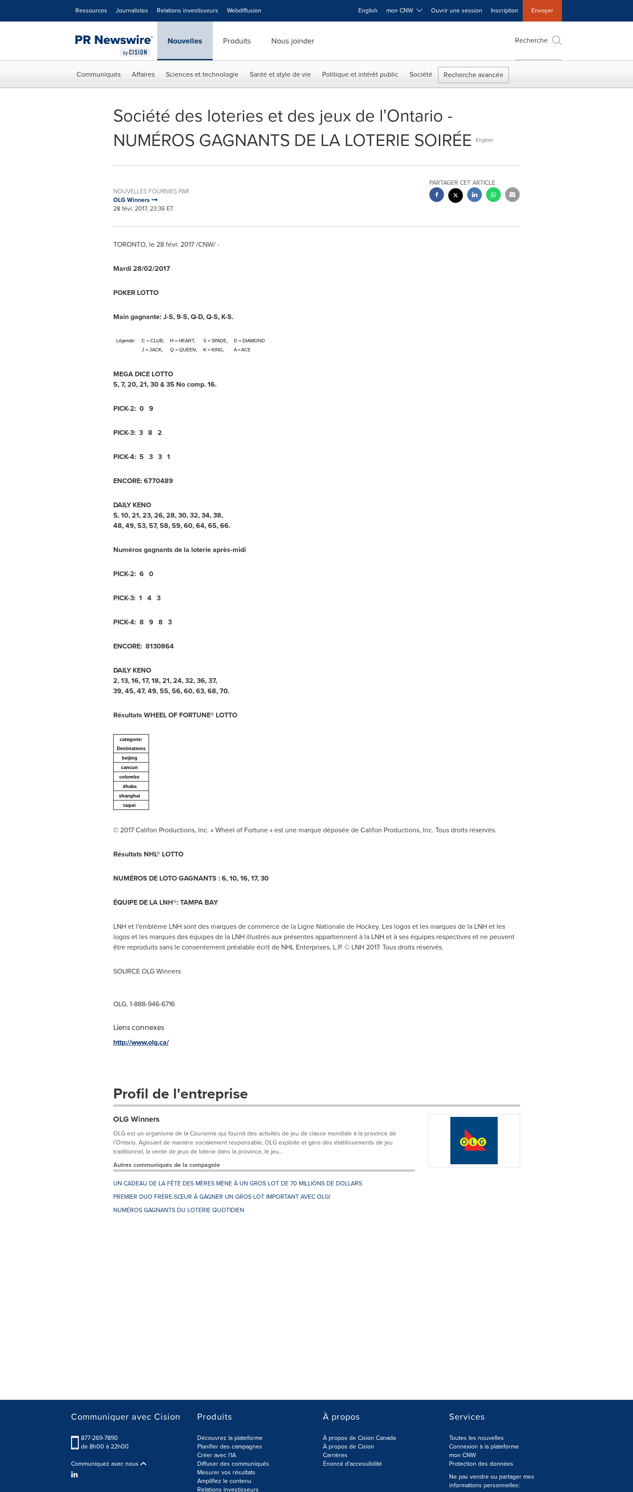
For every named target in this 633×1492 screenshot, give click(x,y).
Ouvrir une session (456, 10)
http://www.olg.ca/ (141, 1042)
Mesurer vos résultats (226, 1472)
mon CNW (462, 1455)
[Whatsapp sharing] (493, 195)
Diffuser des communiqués (233, 1463)
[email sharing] (512, 195)
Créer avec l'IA (216, 1455)
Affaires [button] (143, 74)
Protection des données (481, 1463)
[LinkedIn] (75, 1474)
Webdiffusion (244, 10)
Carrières (335, 1455)
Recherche (531, 40)
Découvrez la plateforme (230, 1437)
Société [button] (421, 74)
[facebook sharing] (436, 195)
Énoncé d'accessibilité (352, 1463)
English (368, 10)
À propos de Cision (348, 1446)
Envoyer (542, 10)
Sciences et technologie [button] (202, 74)
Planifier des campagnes (229, 1446)
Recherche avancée (473, 75)
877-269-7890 (99, 1437)
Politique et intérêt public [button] (360, 74)
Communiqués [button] (99, 74)
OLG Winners (136, 1119)
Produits (237, 41)
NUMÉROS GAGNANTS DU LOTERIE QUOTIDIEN (178, 1210)
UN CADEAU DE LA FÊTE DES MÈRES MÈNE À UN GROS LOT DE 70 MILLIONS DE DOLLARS (237, 1183)
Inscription (504, 10)
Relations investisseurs (187, 10)
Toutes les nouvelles (476, 1437)
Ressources (91, 10)
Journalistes (132, 10)
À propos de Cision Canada (359, 1437)
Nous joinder (292, 41)
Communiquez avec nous (105, 1464)
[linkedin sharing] (474, 195)
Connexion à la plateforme (484, 1446)
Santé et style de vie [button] (280, 74)
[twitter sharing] (455, 196)
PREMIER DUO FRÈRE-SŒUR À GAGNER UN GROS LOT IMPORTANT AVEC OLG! (221, 1196)
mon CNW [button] (401, 10)
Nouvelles (185, 41)
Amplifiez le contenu (224, 1481)
